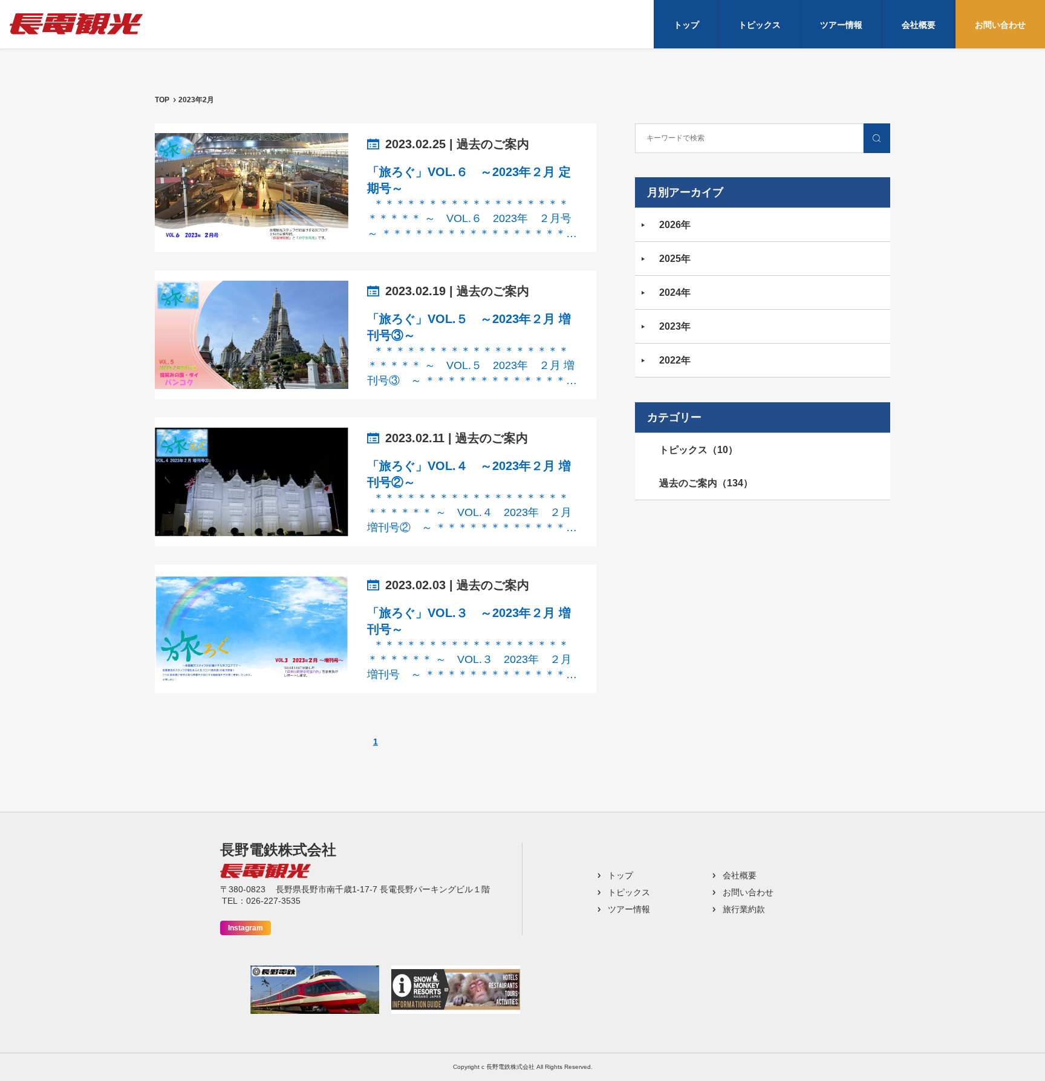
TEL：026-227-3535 (261, 901)
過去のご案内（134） (706, 483)
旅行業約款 (744, 909)
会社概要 (919, 25)
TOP (162, 100)
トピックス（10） (698, 450)
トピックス (759, 25)
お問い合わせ (1000, 25)
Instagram (245, 928)
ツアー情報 (841, 25)
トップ (686, 25)
